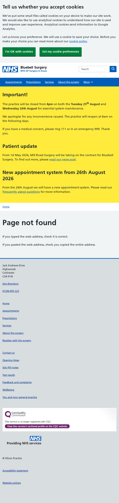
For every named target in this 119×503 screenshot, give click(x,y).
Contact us (8, 352)
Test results (8, 375)
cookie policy (78, 41)
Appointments (13, 82)
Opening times (10, 360)
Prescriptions (33, 82)
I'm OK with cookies (19, 51)
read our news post (62, 159)
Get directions (10, 283)
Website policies (11, 482)
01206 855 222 (10, 291)
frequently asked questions (21, 192)
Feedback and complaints (17, 382)
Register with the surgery (16, 340)
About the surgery (68, 82)
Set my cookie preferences (60, 51)
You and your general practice (19, 397)
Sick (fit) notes (10, 367)
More (88, 82)
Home (5, 206)
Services (49, 82)
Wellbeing (8, 389)
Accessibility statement (15, 470)
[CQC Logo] (15, 417)
